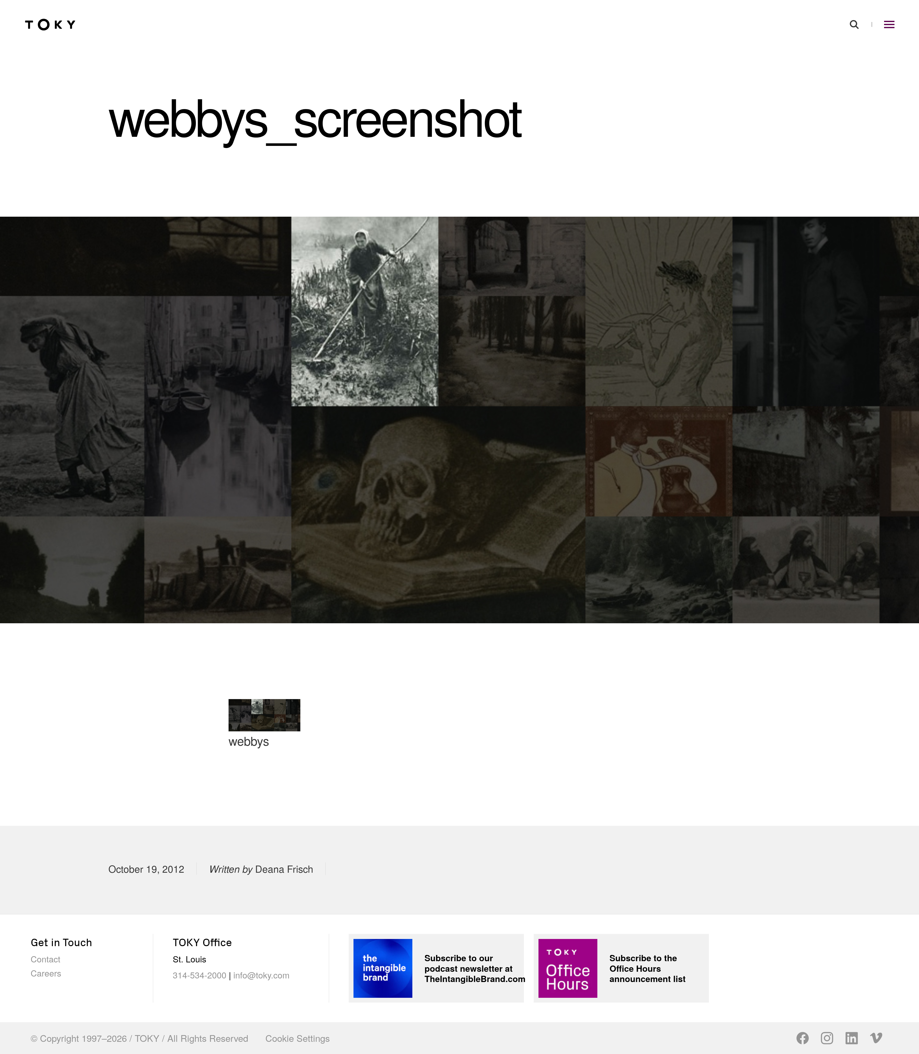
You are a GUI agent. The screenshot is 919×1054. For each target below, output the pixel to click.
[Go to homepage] (50, 24)
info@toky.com (261, 975)
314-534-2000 (199, 975)
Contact (45, 959)
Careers (46, 973)
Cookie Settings (297, 1037)
